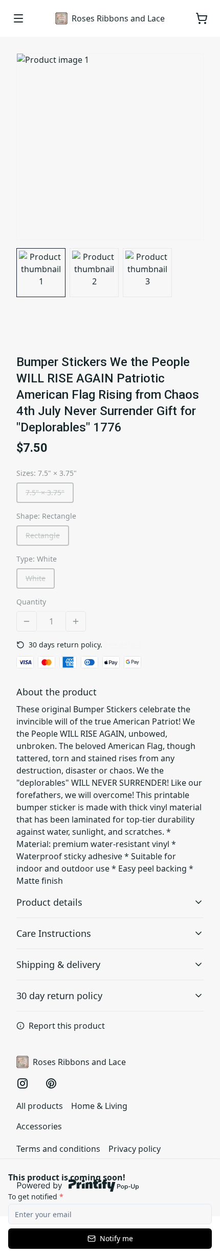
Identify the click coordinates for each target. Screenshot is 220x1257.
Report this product (67, 1025)
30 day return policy (59, 995)
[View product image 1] (40, 272)
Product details (49, 902)
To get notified (35, 1196)
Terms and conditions (58, 1148)
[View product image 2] (94, 272)
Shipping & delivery (58, 964)
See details (123, 644)
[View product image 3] (147, 272)
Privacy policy (134, 1148)
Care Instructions (53, 933)
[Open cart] (201, 18)
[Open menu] (18, 18)
